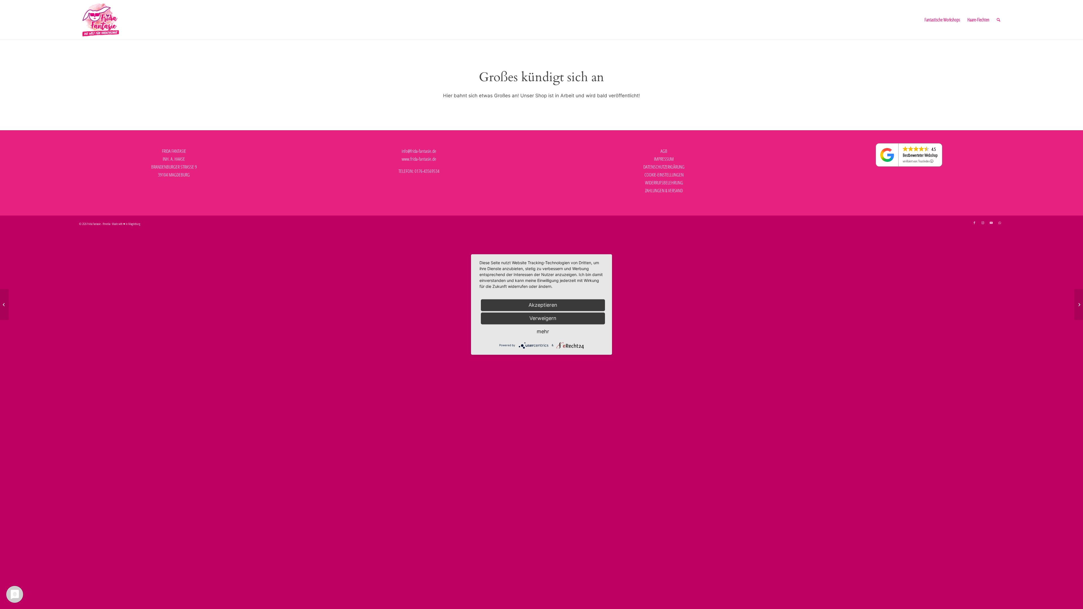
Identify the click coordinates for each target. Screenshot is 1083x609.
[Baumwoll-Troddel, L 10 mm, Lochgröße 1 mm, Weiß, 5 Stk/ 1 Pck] (4, 304)
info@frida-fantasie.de (419, 151)
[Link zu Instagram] (983, 223)
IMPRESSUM (664, 159)
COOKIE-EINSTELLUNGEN (664, 174)
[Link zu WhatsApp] (1000, 223)
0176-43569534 (427, 171)
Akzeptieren (543, 305)
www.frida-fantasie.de (419, 159)
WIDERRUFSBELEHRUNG (664, 182)
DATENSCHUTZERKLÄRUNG (663, 167)
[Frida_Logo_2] (100, 19)
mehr (543, 331)
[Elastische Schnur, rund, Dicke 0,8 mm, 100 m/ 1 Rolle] (1078, 304)
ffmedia (106, 224)
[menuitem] (942, 19)
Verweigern (542, 318)
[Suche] (998, 19)
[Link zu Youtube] (991, 223)
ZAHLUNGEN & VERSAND (664, 190)
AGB (664, 151)
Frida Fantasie (94, 224)
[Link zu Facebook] (974, 223)
